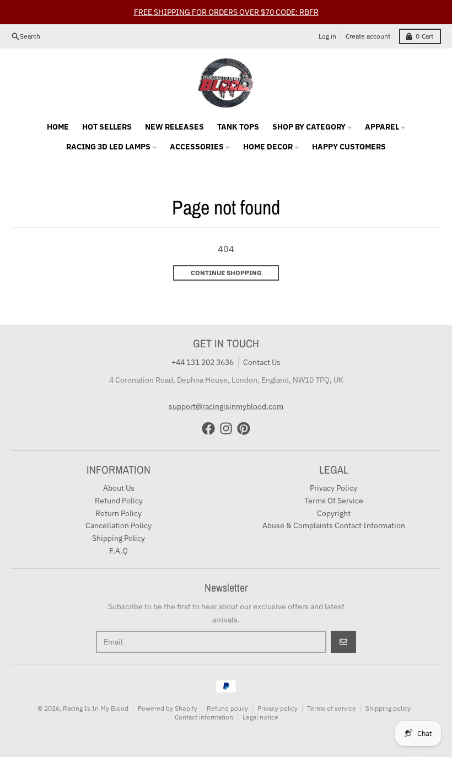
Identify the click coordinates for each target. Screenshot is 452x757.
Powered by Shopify (167, 708)
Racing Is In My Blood (95, 708)
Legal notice (260, 717)
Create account (368, 36)
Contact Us (262, 362)
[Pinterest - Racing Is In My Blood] (243, 428)
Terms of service (331, 708)
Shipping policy (388, 708)
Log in (327, 36)
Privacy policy (277, 708)
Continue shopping (226, 273)
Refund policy (227, 708)
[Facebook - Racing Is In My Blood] (208, 428)
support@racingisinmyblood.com (226, 406)
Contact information (204, 717)
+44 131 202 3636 (202, 362)
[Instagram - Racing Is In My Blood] (226, 428)
